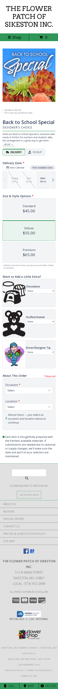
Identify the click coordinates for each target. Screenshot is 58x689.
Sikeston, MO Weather (22, 659)
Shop (16, 37)
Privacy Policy (14, 670)
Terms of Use (29, 675)
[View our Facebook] (26, 553)
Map (30, 686)
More (7, 144)
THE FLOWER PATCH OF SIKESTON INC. (29, 16)
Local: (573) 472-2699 (29, 583)
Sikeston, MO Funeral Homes (19, 647)
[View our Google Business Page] (31, 553)
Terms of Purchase (38, 670)
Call (10, 686)
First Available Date (42, 167)
